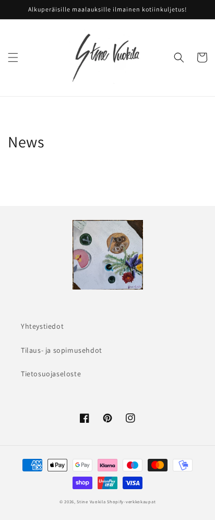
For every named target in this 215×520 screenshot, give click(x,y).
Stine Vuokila (91, 501)
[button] (13, 57)
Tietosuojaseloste (51, 373)
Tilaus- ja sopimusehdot (61, 350)
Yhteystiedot (42, 326)
